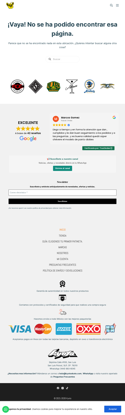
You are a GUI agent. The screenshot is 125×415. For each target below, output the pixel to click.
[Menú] (117, 5)
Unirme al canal (62, 168)
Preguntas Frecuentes (62, 264)
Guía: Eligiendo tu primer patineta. (62, 241)
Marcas (62, 247)
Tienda (62, 235)
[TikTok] (67, 388)
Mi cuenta (62, 259)
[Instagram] (62, 388)
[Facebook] (58, 388)
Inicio (62, 229)
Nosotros (62, 253)
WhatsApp (88, 373)
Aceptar (113, 409)
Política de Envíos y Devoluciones (62, 270)
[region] (62, 408)
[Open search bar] (111, 5)
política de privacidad (40, 208)
